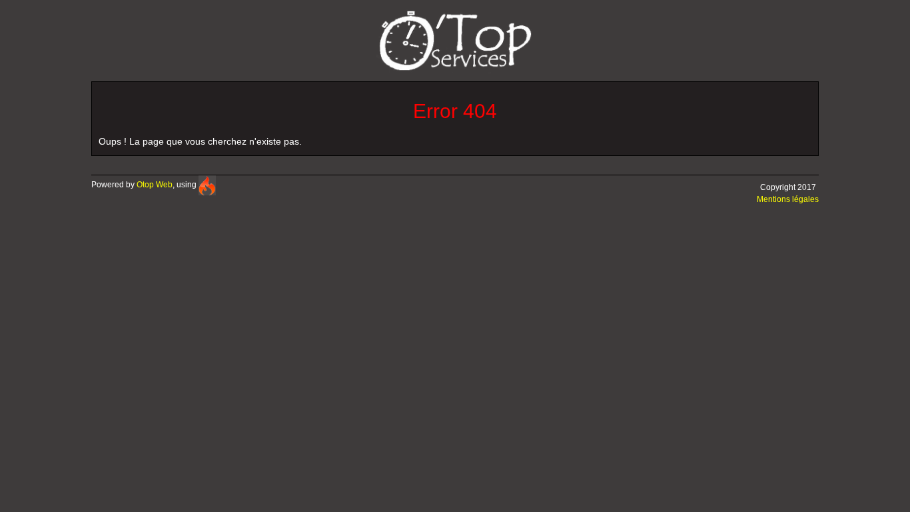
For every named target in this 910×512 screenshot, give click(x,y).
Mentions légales (788, 199)
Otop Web (155, 184)
